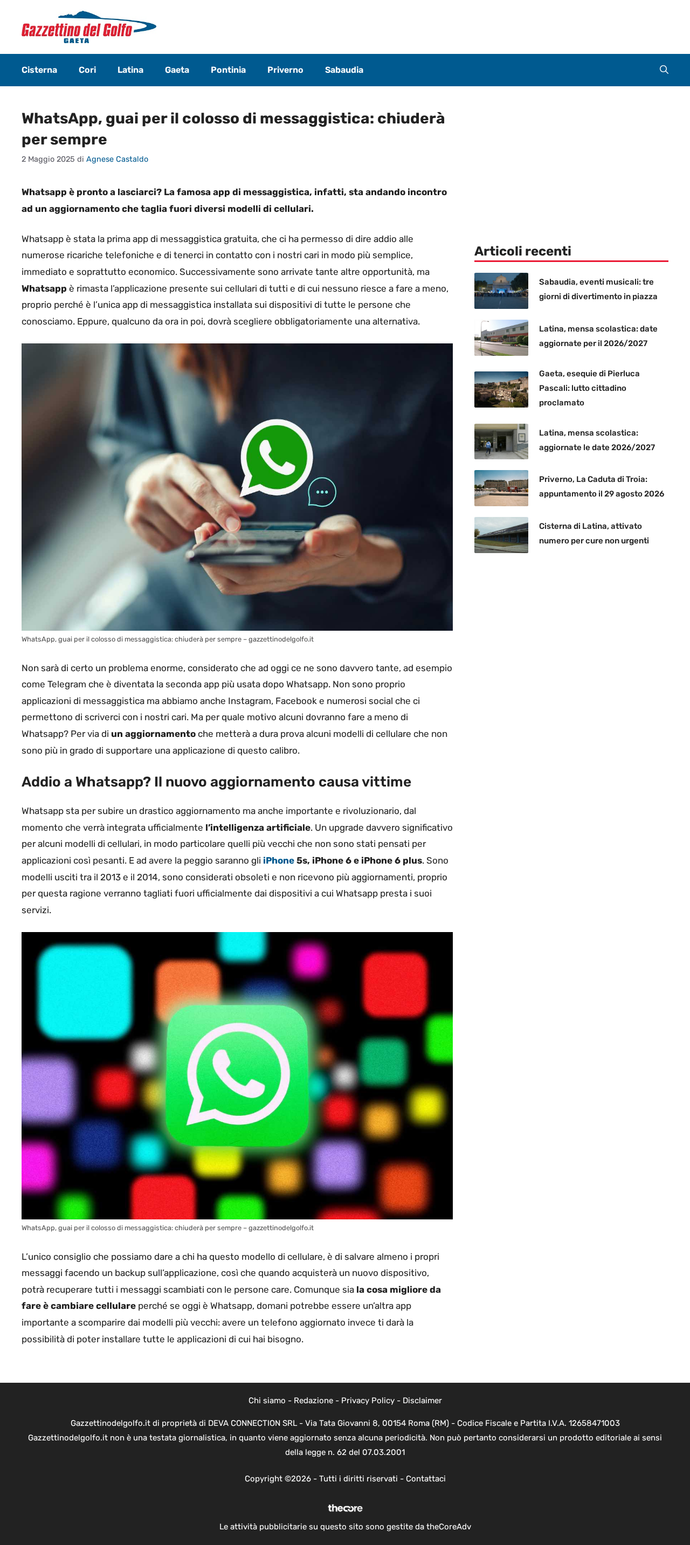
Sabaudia (344, 70)
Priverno (285, 70)
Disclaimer (422, 1400)
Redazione (313, 1400)
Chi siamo (267, 1400)
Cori (87, 70)
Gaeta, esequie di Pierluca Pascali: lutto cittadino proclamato (589, 388)
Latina (130, 70)
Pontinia (228, 70)
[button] (664, 70)
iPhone (278, 860)
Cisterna (39, 70)
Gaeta (177, 70)
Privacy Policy (368, 1400)
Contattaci (426, 1479)
